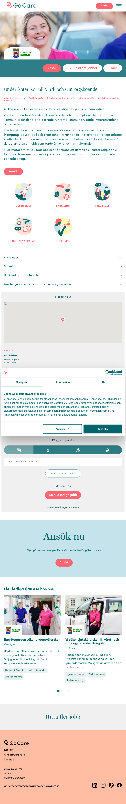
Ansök (104, 5)
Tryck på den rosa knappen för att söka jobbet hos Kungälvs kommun (64, 550)
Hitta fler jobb (63, 716)
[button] (58, 691)
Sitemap (9, 759)
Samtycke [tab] (22, 382)
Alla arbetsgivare (14, 755)
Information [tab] (63, 382)
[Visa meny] (119, 6)
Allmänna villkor (13, 769)
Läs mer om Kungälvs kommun (63, 507)
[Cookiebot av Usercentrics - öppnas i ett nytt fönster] (108, 372)
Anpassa (60, 429)
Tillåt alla (103, 429)
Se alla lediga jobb (63, 495)
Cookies (8, 774)
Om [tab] (104, 382)
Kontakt (8, 750)
